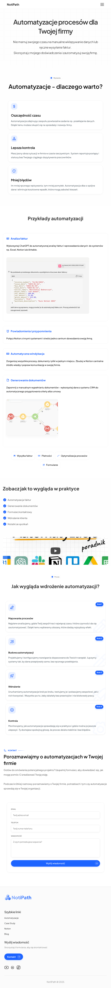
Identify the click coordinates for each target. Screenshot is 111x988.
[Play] (55, 550)
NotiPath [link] (13, 4)
